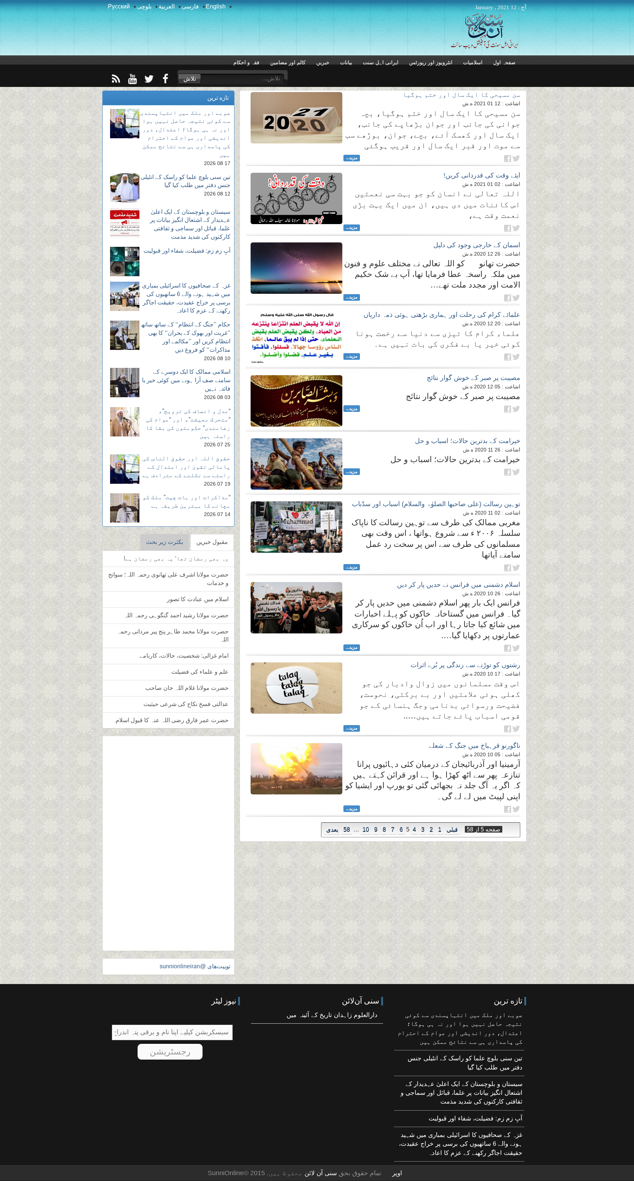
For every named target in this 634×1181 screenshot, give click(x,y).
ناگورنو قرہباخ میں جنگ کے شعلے (474, 745)
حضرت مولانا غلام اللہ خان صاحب (187, 688)
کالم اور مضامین (288, 62)
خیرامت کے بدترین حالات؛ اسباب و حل (467, 441)
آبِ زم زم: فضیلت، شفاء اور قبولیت (186, 251)
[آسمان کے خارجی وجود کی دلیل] (296, 268)
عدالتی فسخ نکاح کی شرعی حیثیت (186, 704)
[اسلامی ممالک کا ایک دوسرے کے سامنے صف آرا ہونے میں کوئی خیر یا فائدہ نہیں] (124, 382)
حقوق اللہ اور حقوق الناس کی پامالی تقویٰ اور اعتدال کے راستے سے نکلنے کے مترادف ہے (186, 466)
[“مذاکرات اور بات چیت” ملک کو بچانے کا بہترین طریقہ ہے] (124, 508)
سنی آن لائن (320, 1173)
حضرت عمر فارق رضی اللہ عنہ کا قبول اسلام (172, 720)
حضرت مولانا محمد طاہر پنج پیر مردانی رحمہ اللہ (173, 635)
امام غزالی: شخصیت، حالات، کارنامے (184, 655)
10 (365, 829)
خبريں (322, 62)
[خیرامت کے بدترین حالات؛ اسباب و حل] (296, 464)
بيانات (346, 62)
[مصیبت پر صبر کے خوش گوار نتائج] (296, 401)
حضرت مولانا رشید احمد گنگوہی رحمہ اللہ (176, 615)
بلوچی (144, 6)
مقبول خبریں (212, 542)
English (216, 6)
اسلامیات (472, 62)
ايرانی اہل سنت (380, 62)
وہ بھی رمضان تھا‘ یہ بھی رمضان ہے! (176, 558)
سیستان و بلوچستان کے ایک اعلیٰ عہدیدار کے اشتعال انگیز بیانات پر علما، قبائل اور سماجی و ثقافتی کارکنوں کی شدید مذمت (461, 1093)
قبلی (452, 829)
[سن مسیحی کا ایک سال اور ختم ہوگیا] (296, 118)
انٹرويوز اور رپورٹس (430, 62)
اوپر (397, 1173)
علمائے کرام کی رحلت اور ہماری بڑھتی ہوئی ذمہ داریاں (442, 314)
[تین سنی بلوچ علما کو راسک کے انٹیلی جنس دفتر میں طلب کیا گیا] (124, 187)
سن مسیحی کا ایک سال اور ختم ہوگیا (461, 94)
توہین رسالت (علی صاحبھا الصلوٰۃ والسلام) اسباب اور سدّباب (436, 504)
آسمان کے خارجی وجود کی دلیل (476, 245)
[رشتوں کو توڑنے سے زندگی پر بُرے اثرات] (296, 688)
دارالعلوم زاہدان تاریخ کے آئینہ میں (332, 1015)
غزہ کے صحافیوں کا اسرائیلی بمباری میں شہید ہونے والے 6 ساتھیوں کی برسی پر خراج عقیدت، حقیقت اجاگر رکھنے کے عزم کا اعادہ (460, 1143)
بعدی (332, 829)
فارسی (190, 6)
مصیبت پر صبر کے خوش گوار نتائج (473, 377)
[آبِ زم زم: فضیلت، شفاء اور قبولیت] (124, 261)
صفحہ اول (504, 62)
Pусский (119, 6)
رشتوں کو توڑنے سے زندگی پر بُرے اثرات (465, 665)
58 (346, 829)
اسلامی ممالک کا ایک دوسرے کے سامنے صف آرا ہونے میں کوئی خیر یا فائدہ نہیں (186, 380)
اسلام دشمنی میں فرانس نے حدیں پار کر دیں (458, 584)
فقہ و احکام (246, 62)
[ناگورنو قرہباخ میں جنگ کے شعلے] (296, 769)
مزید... (351, 157)
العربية (166, 6)
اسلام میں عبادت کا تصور (198, 599)
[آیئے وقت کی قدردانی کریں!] (296, 198)
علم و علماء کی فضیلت (200, 672)
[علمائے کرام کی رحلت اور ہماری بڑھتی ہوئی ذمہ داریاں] (296, 338)
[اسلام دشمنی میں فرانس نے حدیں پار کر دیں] (296, 608)
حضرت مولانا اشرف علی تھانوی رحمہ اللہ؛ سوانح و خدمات (168, 578)
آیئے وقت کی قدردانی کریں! (482, 175)
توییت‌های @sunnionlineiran (195, 966)
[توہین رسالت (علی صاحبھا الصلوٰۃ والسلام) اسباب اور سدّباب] (296, 527)
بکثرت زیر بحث (164, 542)
